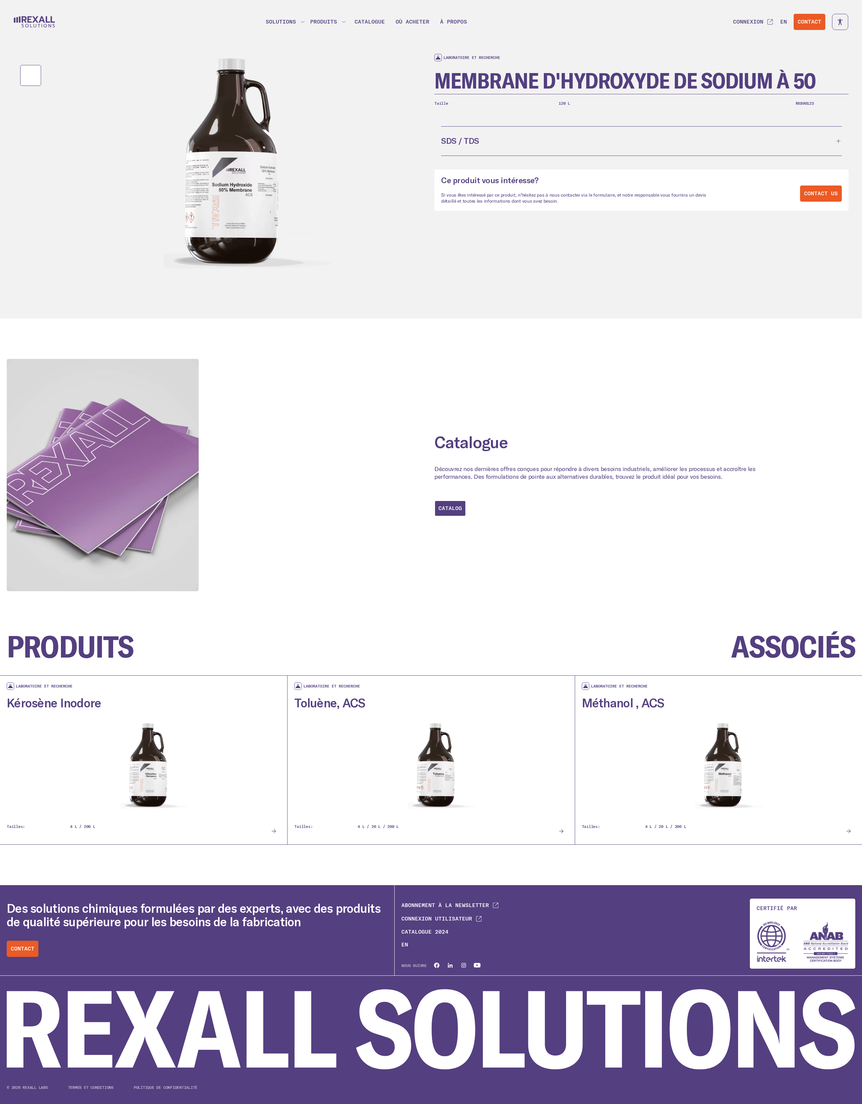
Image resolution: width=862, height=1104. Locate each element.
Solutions (281, 22)
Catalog (450, 508)
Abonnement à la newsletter (445, 905)
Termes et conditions (90, 1087)
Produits (323, 22)
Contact (809, 22)
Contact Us (821, 193)
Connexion (748, 22)
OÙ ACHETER (412, 22)
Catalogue (370, 22)
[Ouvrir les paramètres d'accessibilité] (840, 22)
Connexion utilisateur (436, 918)
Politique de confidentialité (165, 1087)
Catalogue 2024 (425, 932)
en (783, 22)
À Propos (453, 22)
